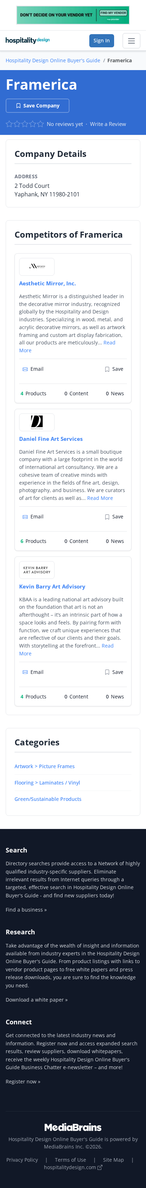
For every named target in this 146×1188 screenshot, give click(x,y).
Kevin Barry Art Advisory (52, 586)
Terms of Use (70, 1159)
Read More (100, 498)
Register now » (23, 1081)
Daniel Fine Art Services (51, 438)
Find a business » (26, 909)
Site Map (113, 1159)
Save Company (41, 105)
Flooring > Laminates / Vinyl (47, 782)
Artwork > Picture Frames (45, 766)
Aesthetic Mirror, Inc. (47, 283)
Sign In (102, 40)
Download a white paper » (37, 999)
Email (37, 368)
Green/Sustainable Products (48, 799)
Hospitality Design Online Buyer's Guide (53, 60)
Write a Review (108, 123)
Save (117, 368)
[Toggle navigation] (131, 41)
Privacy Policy (22, 1159)
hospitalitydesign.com (70, 1167)
